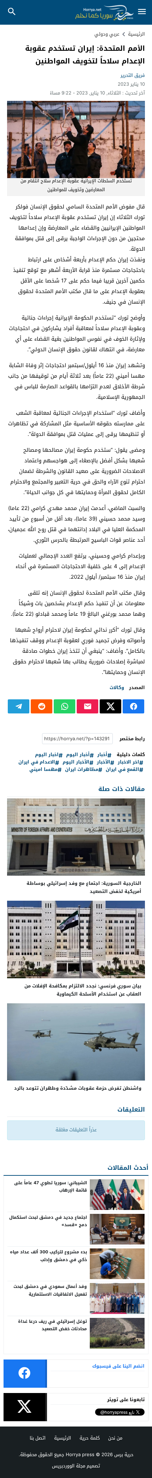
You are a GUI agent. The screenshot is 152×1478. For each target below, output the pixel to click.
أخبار (102, 755)
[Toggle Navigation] (142, 12)
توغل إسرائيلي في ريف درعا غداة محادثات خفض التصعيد (52, 1325)
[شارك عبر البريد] (87, 706)
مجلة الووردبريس (68, 1465)
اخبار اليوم (47, 755)
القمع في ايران (122, 769)
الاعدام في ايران (36, 762)
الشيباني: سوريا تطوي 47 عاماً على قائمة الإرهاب (50, 1186)
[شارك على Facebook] (133, 706)
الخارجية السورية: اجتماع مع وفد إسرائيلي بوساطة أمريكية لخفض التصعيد (84, 887)
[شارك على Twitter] (110, 706)
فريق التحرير (133, 75)
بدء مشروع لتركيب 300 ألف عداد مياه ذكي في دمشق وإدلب (48, 1256)
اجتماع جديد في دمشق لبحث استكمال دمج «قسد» (48, 1221)
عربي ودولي (106, 34)
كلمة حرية (90, 1438)
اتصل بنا (38, 1438)
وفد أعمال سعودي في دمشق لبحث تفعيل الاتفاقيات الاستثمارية (50, 1290)
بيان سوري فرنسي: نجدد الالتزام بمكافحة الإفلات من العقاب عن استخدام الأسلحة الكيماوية (82, 989)
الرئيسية (62, 1438)
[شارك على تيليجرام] (19, 706)
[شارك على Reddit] (42, 706)
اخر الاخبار (128, 762)
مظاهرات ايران (81, 769)
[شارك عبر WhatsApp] (64, 706)
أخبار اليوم (78, 755)
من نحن (115, 1438)
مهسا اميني (43, 769)
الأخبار (103, 762)
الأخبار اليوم (76, 762)
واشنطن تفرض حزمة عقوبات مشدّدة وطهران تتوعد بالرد (77, 1088)
